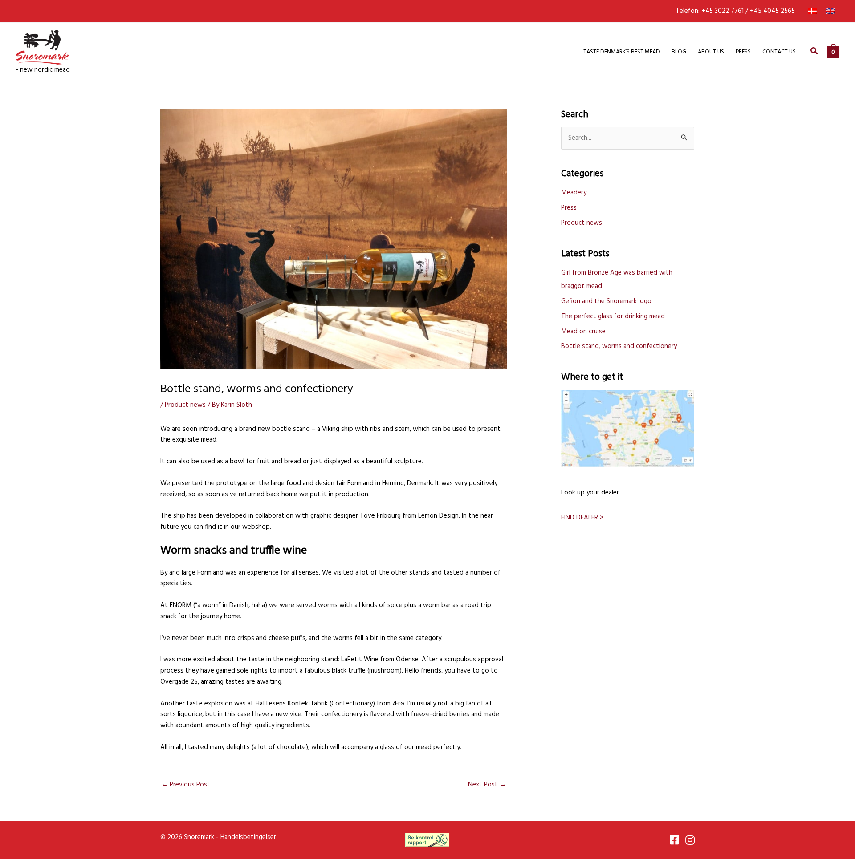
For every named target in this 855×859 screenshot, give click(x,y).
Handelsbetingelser (248, 837)
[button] (814, 52)
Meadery (573, 192)
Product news (185, 405)
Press (569, 208)
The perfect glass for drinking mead (613, 316)
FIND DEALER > (582, 517)
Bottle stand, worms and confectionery (619, 346)
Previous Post (185, 784)
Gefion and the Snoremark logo (606, 301)
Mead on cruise (583, 331)
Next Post (487, 784)
